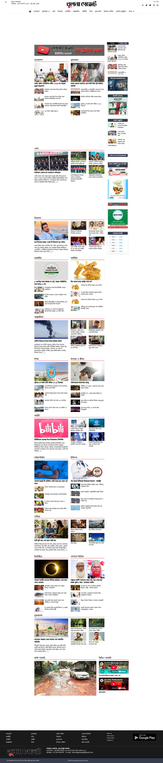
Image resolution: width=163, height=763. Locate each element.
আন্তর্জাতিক (76, 11)
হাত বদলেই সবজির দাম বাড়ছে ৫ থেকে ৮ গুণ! (110, 675)
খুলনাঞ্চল (45, 11)
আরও (130, 11)
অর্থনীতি (84, 11)
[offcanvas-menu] (5, 2)
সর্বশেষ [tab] (112, 43)
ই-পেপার (156, 2)
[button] (39, 678)
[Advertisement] (81, 29)
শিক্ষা (90, 11)
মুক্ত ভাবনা (98, 11)
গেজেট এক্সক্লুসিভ (121, 11)
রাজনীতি (67, 11)
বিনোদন (60, 11)
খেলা (53, 11)
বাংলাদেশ (36, 11)
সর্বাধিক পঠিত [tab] (123, 43)
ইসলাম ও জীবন (108, 11)
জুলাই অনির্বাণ (102, 692)
